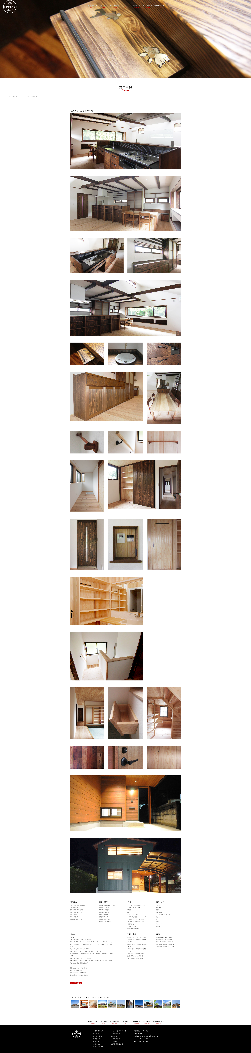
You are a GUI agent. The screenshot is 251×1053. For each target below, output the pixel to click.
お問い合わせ (115, 1033)
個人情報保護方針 (117, 1044)
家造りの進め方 (98, 1031)
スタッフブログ (98, 1047)
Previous (2, 40)
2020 (22, 96)
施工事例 (15, 96)
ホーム (8, 96)
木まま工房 (96, 1039)
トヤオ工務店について (118, 1031)
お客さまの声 (97, 1044)
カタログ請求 (115, 1039)
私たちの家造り (98, 1036)
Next (249, 40)
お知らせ (114, 1036)
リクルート (115, 1041)
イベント (96, 1041)
